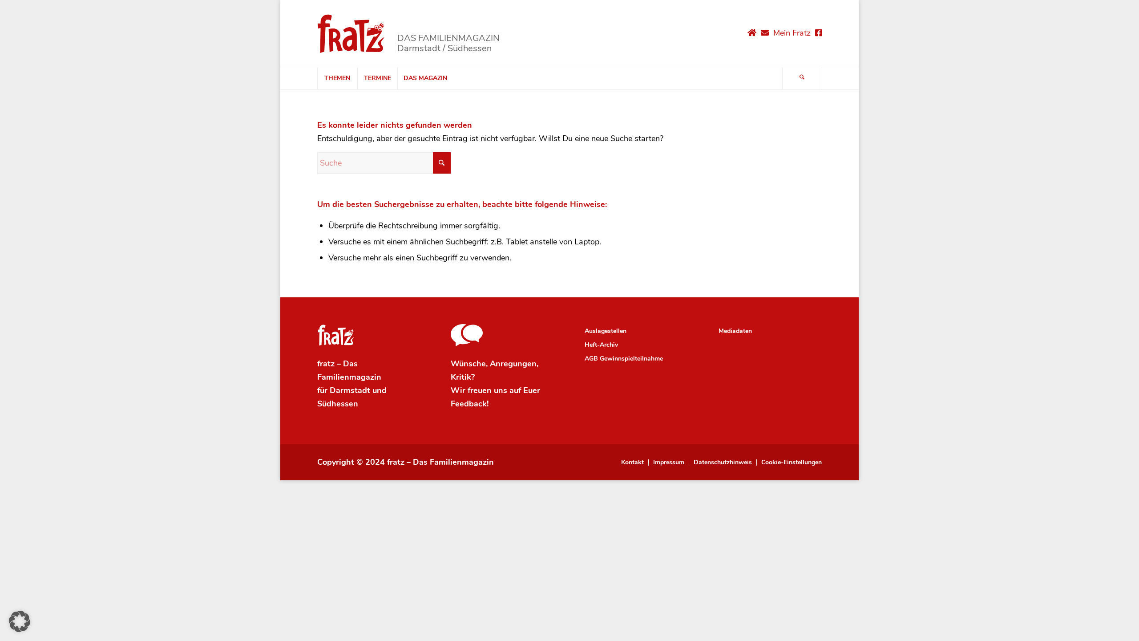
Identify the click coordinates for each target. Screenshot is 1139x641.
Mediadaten (735, 331)
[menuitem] (337, 78)
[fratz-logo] (351, 33)
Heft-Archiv (601, 345)
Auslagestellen (605, 331)
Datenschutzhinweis (723, 462)
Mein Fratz (792, 33)
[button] (19, 621)
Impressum (668, 462)
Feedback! (470, 403)
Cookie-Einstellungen (791, 462)
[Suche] (802, 78)
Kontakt (632, 462)
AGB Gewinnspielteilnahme (624, 358)
